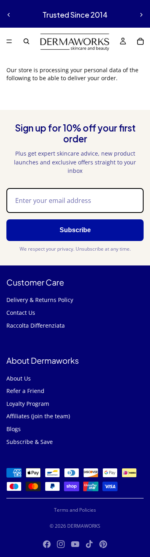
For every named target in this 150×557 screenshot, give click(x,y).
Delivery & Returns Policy (39, 300)
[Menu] (9, 41)
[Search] (26, 41)
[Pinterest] (103, 544)
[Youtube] (75, 544)
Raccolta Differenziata (35, 325)
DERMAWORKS (83, 526)
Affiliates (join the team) (38, 416)
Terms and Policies (75, 509)
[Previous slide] (9, 15)
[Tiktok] (89, 544)
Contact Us (20, 312)
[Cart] (140, 41)
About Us (18, 378)
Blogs (13, 429)
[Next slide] (141, 15)
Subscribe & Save (29, 442)
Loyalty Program (27, 403)
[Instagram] (61, 544)
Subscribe (75, 230)
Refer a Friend (25, 391)
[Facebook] (47, 544)
